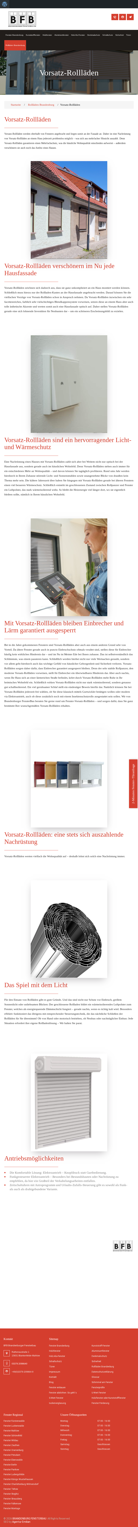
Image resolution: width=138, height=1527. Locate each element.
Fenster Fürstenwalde (14, 1421)
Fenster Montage (12, 1508)
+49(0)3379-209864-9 (122, 17)
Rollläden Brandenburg (15, 45)
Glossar (95, 1377)
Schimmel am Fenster (102, 1382)
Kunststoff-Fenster (101, 1345)
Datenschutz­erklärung (102, 1372)
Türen (128, 35)
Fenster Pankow (11, 1469)
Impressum (54, 1372)
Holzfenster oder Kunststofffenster (109, 1398)
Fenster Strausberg (13, 1498)
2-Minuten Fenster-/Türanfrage (133, 784)
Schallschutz (107, 35)
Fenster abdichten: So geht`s (63, 1392)
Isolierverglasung (57, 1403)
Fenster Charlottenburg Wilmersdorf (21, 1484)
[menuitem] (4, 4)
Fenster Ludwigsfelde (14, 1474)
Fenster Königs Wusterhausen (18, 1479)
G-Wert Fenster (56, 1398)
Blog (51, 1382)
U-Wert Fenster (99, 1392)
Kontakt (53, 1377)
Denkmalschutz (93, 35)
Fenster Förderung (100, 1403)
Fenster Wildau (11, 1440)
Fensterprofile (98, 1387)
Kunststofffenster (33, 35)
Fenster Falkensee (12, 1503)
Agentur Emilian (21, 1521)
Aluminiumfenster (61, 35)
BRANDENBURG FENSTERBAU (29, 1518)
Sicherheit (119, 35)
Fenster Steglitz (11, 1494)
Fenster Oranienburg (13, 1450)
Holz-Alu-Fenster (78, 35)
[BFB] (22, 19)
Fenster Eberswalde (13, 1460)
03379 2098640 (114, 17)
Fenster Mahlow (11, 1430)
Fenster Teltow (11, 1489)
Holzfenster (47, 35)
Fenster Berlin (10, 1464)
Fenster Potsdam (12, 1455)
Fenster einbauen (57, 1387)
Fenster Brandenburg (14, 35)
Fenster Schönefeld (13, 1435)
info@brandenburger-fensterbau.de (130, 17)
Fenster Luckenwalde (14, 1426)
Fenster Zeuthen (11, 1445)
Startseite (16, 104)
